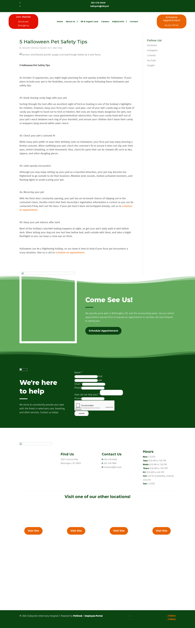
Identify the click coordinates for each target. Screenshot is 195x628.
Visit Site (33, 530)
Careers (105, 21)
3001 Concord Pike (69, 459)
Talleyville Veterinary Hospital (34, 48)
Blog (60, 48)
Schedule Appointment (103, 330)
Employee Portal (94, 615)
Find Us (67, 454)
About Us (70, 21)
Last (100, 380)
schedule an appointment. (70, 252)
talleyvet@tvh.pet (113, 467)
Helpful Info (118, 21)
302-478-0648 (110, 459)
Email (78, 383)
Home (60, 21)
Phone (77, 387)
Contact (134, 21)
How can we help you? (87, 394)
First (100, 376)
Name (78, 372)
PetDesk (77, 615)
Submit (81, 413)
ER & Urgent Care (89, 21)
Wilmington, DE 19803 (71, 463)
